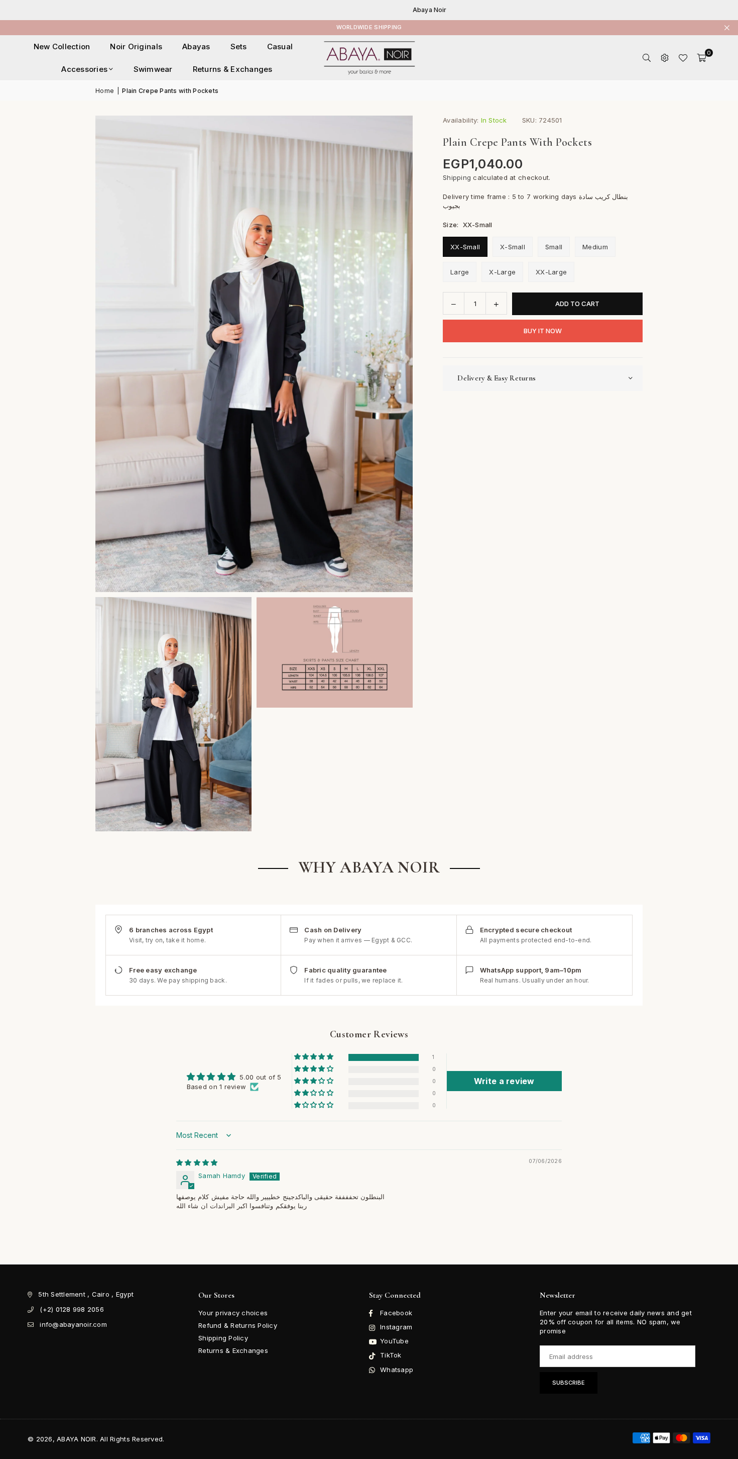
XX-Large (551, 272)
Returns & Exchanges (233, 69)
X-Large (502, 272)
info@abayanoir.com (73, 1324)
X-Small (512, 247)
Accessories (84, 69)
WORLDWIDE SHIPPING (369, 27)
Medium (595, 247)
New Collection (62, 46)
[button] (701, 58)
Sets (238, 46)
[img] (196, 1162)
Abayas (196, 46)
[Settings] (665, 58)
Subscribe (568, 1382)
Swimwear (153, 69)
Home (104, 90)
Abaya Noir (406, 10)
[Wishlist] (683, 58)
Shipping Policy (223, 1338)
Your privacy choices (233, 1313)
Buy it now (543, 331)
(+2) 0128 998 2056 (72, 1309)
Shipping (457, 177)
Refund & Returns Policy (237, 1325)
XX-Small (465, 247)
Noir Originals (136, 46)
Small (553, 247)
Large (459, 272)
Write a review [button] (504, 1081)
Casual (280, 46)
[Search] (647, 58)
